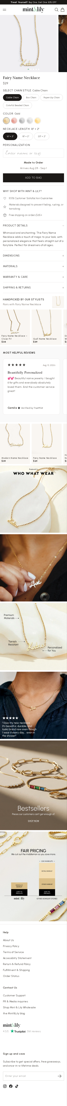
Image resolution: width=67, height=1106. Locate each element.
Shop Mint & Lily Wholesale (19, 1007)
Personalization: (17, 145)
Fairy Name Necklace (28, 304)
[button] (62, 9)
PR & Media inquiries (15, 1001)
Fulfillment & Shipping (16, 970)
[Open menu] (4, 9)
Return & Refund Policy (17, 964)
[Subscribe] (59, 1076)
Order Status (11, 976)
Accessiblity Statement (17, 958)
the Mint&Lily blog (14, 1013)
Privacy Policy (11, 946)
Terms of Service (13, 952)
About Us (8, 940)
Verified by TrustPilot (32, 408)
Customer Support (14, 995)
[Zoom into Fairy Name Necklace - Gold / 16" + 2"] (28, 43)
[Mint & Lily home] (33, 10)
